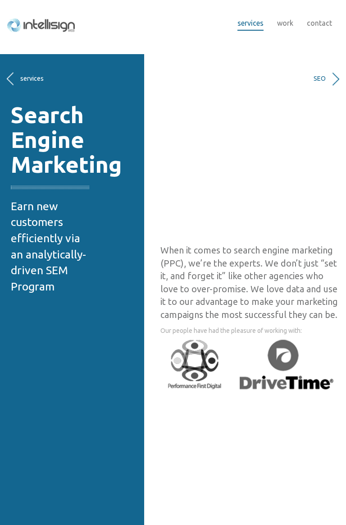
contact (319, 23)
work (285, 23)
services (250, 23)
